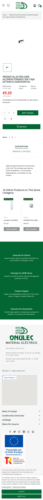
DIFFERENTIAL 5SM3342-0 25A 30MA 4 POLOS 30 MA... (31, 220)
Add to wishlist (5, 118)
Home (21, 88)
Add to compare (11, 118)
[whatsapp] (28, 432)
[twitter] (14, 432)
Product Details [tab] (21, 151)
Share (9, 137)
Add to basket (28, 113)
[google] (33, 432)
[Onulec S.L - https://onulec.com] (13, 371)
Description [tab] (21, 146)
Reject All (21, 496)
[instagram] (19, 432)
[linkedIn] (24, 432)
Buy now (23, 127)
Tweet (12, 137)
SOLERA (33, 88)
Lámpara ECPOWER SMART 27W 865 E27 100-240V (12, 220)
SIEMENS (25, 217)
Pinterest (15, 137)
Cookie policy (6, 487)
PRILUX (6, 217)
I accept (21, 492)
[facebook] (10, 432)
